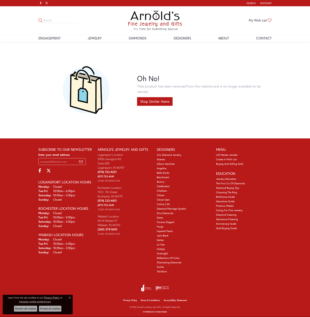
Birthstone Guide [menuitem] (225, 196)
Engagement (49, 38)
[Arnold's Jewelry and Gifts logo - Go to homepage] (155, 20)
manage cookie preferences (35, 301)
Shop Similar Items (155, 101)
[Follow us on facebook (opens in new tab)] (40, 3)
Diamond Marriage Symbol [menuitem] (171, 208)
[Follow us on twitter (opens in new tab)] (46, 3)
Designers (182, 38)
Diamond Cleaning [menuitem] (226, 214)
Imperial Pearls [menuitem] (165, 231)
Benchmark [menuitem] (163, 177)
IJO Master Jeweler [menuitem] (227, 155)
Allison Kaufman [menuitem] (166, 163)
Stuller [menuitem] (160, 267)
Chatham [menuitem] (162, 190)
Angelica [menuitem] (161, 168)
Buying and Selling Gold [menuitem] (229, 163)
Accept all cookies (50, 308)
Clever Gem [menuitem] (163, 199)
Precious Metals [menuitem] (225, 205)
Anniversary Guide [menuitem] (226, 223)
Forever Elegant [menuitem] (165, 222)
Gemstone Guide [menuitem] (225, 201)
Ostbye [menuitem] (161, 249)
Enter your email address (54, 155)
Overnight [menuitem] (162, 253)
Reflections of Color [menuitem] (168, 258)
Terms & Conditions (150, 300)
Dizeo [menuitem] (160, 217)
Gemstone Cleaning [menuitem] (227, 219)
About (223, 38)
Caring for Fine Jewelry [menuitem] (229, 210)
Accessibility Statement (175, 300)
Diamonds (137, 38)
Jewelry (95, 38)
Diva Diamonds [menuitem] (165, 213)
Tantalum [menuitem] (162, 271)
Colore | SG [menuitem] (163, 204)
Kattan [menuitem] (160, 240)
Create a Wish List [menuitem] (226, 159)
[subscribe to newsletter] (81, 161)
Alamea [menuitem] (161, 159)
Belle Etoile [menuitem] (163, 172)
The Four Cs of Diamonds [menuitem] (230, 183)
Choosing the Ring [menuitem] (226, 192)
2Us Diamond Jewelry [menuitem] (169, 155)
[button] (251, 3)
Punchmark (161, 312)
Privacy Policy (130, 300)
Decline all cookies (25, 308)
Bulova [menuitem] (160, 181)
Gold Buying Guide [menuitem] (226, 228)
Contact (264, 38)
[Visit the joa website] (146, 287)
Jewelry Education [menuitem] (226, 179)
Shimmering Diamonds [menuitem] (169, 262)
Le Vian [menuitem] (161, 244)
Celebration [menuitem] (163, 186)
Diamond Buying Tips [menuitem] (227, 188)
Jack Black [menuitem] (162, 235)
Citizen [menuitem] (161, 195)
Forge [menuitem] (160, 226)
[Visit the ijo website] (162, 287)
